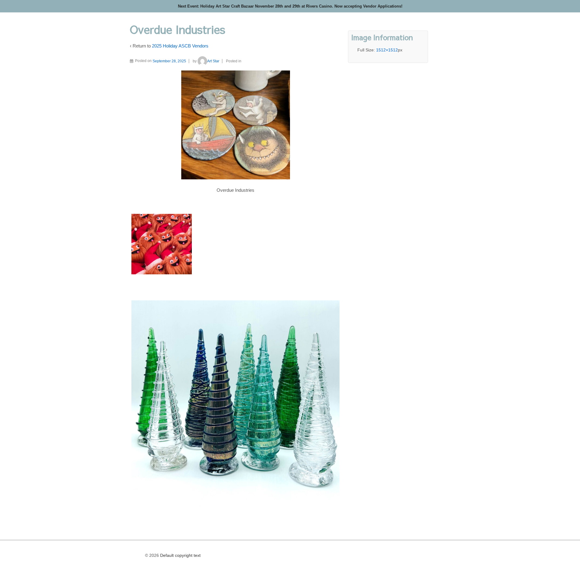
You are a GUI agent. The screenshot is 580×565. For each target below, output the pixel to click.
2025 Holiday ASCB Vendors (180, 45)
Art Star (213, 61)
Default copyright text (180, 555)
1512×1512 (387, 49)
